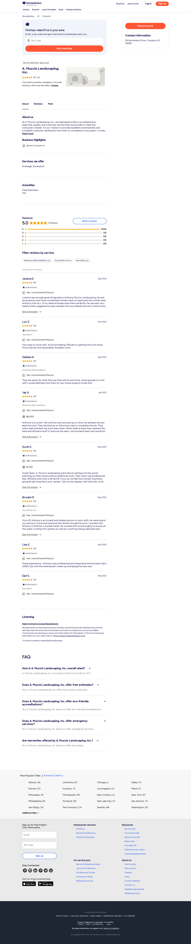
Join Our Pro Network (86, 868)
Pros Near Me (131, 845)
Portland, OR (69, 801)
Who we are (130, 868)
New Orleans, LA (106, 795)
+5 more (54, 85)
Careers (128, 872)
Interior (26, 9)
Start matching (64, 48)
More (61, 9)
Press (127, 877)
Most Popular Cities (30, 775)
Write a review (89, 221)
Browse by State (52, 775)
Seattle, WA (103, 807)
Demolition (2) (82, 260)
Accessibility (109, 923)
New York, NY (138, 795)
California (88, 923)
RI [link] (38, 16)
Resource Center (132, 837)
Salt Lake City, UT (106, 801)
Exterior (35, 9)
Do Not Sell (97, 923)
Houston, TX (69, 788)
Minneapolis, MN (71, 795)
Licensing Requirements (135, 854)
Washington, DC (139, 807)
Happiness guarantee (134, 889)
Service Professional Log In (88, 864)
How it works (130, 864)
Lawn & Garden (49, 9)
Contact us (130, 885)
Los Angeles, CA (105, 788)
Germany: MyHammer (79, 916)
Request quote (145, 26)
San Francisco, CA (72, 807)
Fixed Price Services (85, 837)
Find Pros (80, 829)
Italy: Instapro (96, 916)
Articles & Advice (73, 9)
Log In (148, 3)
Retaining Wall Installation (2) (37, 260)
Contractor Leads (84, 877)
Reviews (38, 104)
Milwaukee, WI (36, 795)
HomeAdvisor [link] (28, 16)
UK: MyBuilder (129, 916)
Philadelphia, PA (36, 801)
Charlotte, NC (70, 782)
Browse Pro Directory (86, 833)
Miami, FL (136, 788)
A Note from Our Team (135, 850)
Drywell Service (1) (63, 260)
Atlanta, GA (34, 782)
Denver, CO (34, 788)
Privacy (80, 923)
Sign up (39, 855)
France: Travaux (62, 916)
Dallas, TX (136, 782)
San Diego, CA (36, 807)
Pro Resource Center (85, 872)
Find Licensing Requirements (67, 636)
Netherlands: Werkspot (113, 916)
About (25, 104)
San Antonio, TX (139, 801)
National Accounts (84, 881)
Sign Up (162, 3)
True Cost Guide (132, 833)
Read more (28, 133)
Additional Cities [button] (29, 813)
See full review (30, 311)
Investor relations (132, 881)
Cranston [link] (46, 16)
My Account (130, 829)
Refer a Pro (130, 841)
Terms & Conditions (111, 928)
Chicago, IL (103, 782)
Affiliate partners (132, 893)
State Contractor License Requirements (40, 624)
